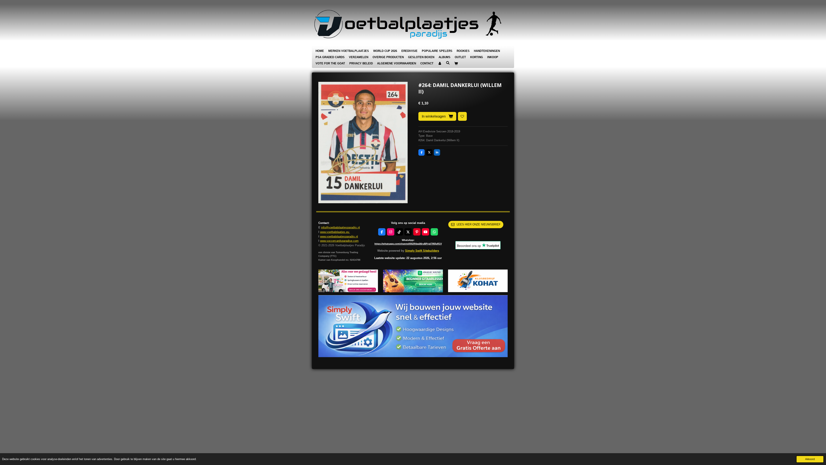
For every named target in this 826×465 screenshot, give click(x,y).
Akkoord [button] (810, 459)
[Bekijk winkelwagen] (456, 63)
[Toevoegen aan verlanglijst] (462, 116)
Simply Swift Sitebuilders (422, 250)
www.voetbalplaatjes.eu (335, 232)
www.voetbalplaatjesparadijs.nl (339, 236)
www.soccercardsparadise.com (339, 240)
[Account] (440, 63)
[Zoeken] (448, 62)
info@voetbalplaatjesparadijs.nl (340, 227)
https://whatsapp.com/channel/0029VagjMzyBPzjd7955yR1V (408, 243)
